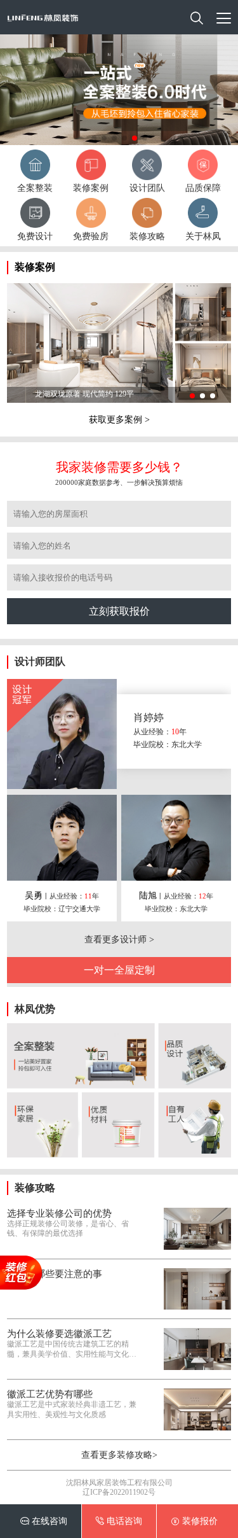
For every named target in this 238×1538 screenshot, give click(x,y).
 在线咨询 (43, 1520)
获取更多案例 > (119, 419)
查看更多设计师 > (119, 939)
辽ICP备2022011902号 (119, 1492)
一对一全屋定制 (119, 970)
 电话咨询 (118, 1520)
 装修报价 (194, 1520)
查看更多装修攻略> (119, 1455)
